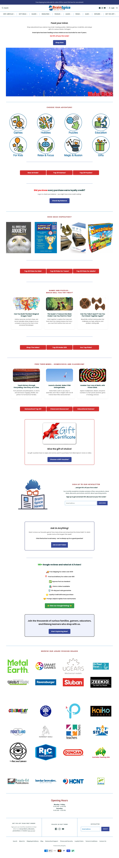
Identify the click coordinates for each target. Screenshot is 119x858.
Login (112, 8)
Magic (68, 14)
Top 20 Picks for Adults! (86, 271)
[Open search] (3, 8)
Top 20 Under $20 (59, 347)
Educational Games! (86, 409)
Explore (97, 14)
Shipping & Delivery (33, 841)
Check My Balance (59, 201)
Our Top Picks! (86, 347)
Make (87, 14)
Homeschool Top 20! (33, 409)
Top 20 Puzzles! (86, 173)
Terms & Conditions (91, 841)
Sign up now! (31, 831)
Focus (77, 14)
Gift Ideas (22, 14)
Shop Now (59, 42)
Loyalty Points (79, 841)
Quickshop (12, 256)
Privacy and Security (66, 841)
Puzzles (57, 14)
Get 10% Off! (109, 14)
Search (6, 8)
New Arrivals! (8, 14)
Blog (42, 841)
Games (34, 14)
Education (45, 14)
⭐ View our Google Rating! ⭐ (59, 606)
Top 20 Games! (59, 173)
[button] (111, 70)
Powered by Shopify (59, 845)
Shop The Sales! (33, 347)
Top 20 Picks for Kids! (33, 271)
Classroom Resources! (59, 409)
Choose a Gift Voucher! (59, 459)
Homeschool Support (51, 841)
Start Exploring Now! (59, 631)
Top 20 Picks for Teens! (59, 271)
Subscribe (102, 503)
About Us (22, 841)
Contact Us (102, 841)
